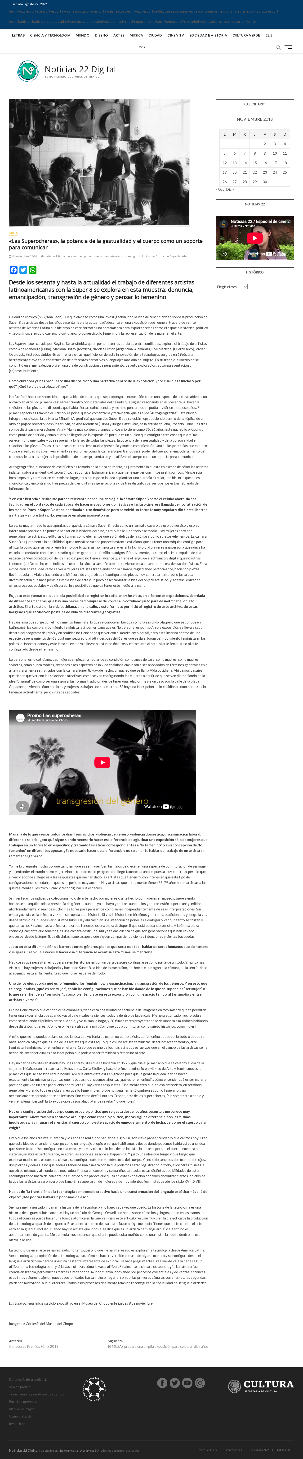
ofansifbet (162, 21)
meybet (84, 21)
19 (225, 172)
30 (265, 182)
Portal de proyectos (23, 1401)
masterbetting (127, 21)
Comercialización (21, 1416)
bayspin (60, 21)
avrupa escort (267, 11)
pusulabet (146, 21)
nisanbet (192, 21)
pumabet (96, 21)
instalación (143, 256)
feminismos (112, 256)
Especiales (283, 1449)
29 (255, 182)
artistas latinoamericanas (62, 256)
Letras (18, 35)
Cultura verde (246, 35)
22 (255, 172)
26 (225, 182)
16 (265, 163)
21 (245, 172)
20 (234, 172)
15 (255, 163)
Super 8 (175, 256)
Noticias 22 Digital (80, 69)
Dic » (230, 189)
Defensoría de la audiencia (28, 1379)
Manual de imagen (22, 1409)
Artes (118, 35)
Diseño (101, 35)
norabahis (178, 21)
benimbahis (18, 21)
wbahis (204, 21)
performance (160, 256)
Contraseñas (234, 1449)
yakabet (109, 21)
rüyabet (72, 21)
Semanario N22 (259, 1449)
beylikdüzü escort (22, 11)
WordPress (87, 1450)
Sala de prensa (19, 1387)
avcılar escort (72, 11)
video (184, 256)
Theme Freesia (68, 1450)
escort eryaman (244, 21)
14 (245, 163)
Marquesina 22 (208, 1449)
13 (234, 163)
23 (265, 172)
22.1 (269, 35)
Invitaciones (18, 1424)
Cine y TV (175, 35)
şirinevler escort (244, 11)
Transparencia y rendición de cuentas (36, 1394)
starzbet (47, 21)
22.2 (142, 47)
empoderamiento (91, 256)
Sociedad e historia (208, 35)
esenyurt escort (48, 11)
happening (128, 256)
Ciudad (155, 35)
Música (136, 35)
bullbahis (33, 21)
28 (245, 182)
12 (225, 163)
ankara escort (221, 21)
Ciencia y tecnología (50, 35)
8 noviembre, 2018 (24, 256)
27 (234, 182)
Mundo (82, 35)
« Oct (220, 189)
